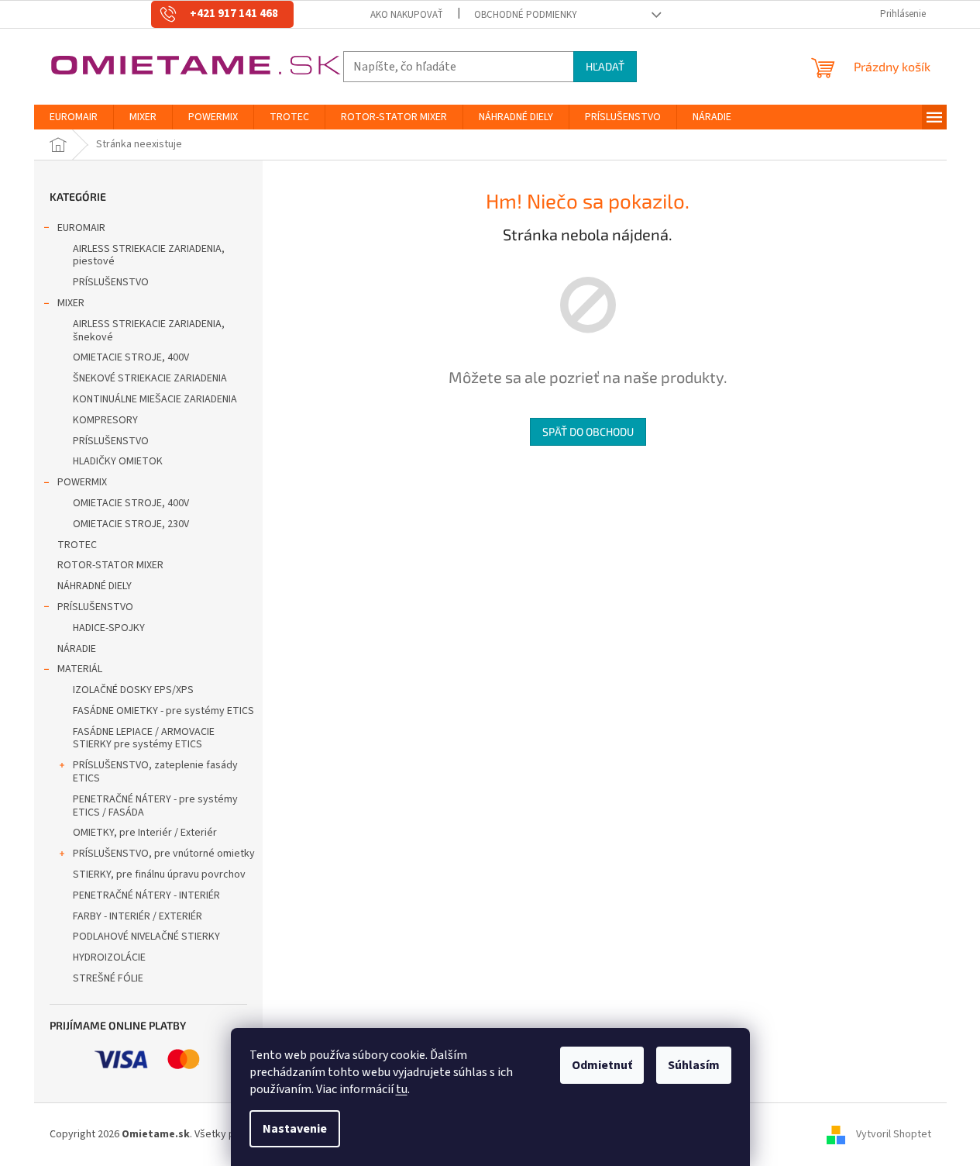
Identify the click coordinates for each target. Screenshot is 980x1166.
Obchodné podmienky (525, 15)
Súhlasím (694, 1065)
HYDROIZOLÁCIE (109, 957)
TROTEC (77, 545)
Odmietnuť (602, 1065)
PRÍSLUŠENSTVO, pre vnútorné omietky (164, 853)
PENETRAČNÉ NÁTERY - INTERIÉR (146, 895)
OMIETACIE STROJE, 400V (131, 357)
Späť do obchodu (588, 431)
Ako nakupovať (406, 15)
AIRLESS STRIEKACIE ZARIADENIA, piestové (149, 255)
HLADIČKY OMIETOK (118, 461)
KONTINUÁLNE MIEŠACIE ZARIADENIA (155, 399)
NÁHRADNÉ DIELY (94, 586)
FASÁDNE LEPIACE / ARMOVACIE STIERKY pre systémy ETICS (144, 738)
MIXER (70, 303)
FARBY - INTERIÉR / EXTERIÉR (137, 916)
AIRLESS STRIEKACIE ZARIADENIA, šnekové (149, 330)
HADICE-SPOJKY (109, 628)
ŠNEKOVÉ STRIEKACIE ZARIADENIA (150, 378)
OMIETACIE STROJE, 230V (131, 524)
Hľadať (605, 66)
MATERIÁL (79, 669)
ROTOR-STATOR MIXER (110, 565)
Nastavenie (295, 1128)
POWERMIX (82, 482)
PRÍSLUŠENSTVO (111, 282)
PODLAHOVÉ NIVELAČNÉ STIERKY (146, 936)
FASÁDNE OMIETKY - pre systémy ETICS (163, 711)
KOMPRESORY (105, 420)
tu (401, 1089)
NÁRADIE (76, 649)
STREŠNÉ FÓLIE (108, 978)
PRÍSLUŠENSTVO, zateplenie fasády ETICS (155, 771)
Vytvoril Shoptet (893, 1134)
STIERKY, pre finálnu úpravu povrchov (159, 874)
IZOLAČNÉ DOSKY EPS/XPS (133, 690)
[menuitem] (73, 117)
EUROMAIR (81, 228)
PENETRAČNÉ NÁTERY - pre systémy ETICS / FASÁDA (155, 806)
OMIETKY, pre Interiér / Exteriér (145, 832)
